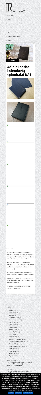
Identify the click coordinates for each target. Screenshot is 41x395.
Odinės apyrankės (14, 336)
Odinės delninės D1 (8, 297)
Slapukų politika (28, 392)
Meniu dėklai (12, 334)
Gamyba (8, 32)
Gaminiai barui (9, 15)
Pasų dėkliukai (13, 344)
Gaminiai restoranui (14, 320)
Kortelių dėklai (13, 329)
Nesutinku (18, 392)
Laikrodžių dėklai (13, 332)
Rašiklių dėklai (13, 353)
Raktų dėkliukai (13, 348)
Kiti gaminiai (12, 324)
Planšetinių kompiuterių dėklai (17, 346)
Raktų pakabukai (13, 351)
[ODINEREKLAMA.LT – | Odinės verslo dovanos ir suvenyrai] (15, 11)
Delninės (11, 315)
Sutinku (11, 392)
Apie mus (8, 19)
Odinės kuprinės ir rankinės (16, 339)
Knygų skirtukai (13, 327)
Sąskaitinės (12, 356)
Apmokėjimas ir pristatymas (13, 36)
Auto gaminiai (12, 310)
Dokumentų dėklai (14, 317)
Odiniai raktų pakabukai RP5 (8, 300)
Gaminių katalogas (10, 28)
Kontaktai (8, 40)
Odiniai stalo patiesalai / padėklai (17, 341)
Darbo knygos (11, 60)
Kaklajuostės (12, 322)
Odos (7, 24)
